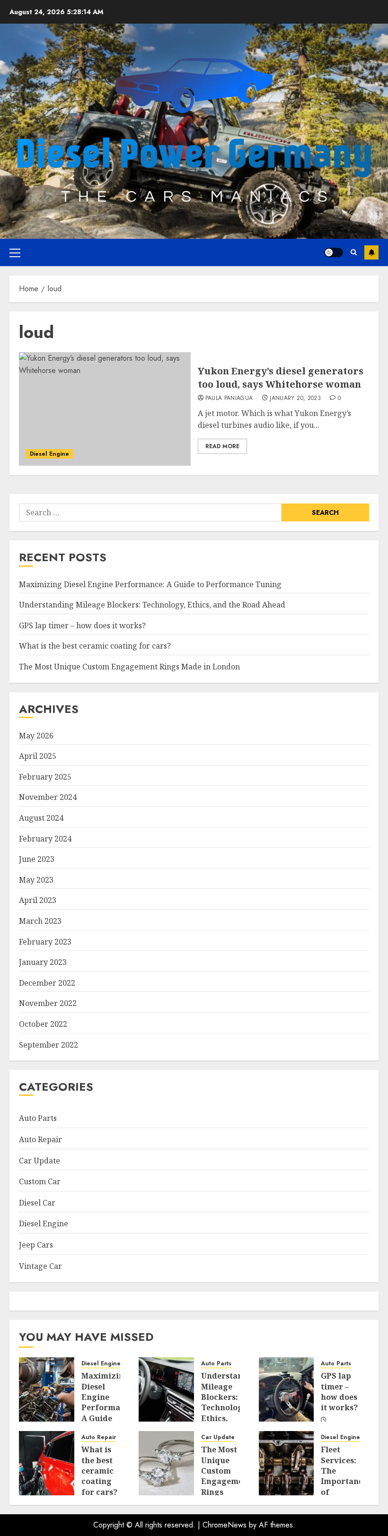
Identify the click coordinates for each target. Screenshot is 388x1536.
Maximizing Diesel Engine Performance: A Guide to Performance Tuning (150, 584)
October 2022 (43, 1024)
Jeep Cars (36, 1245)
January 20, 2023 (295, 398)
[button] (14, 252)
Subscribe (371, 252)
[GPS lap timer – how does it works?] (286, 1389)
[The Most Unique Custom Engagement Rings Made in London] (166, 1463)
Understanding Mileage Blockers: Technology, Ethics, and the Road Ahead (152, 604)
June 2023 (36, 859)
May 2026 (36, 735)
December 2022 (47, 983)
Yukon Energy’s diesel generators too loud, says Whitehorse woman (280, 377)
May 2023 (36, 880)
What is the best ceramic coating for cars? (95, 646)
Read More (222, 446)
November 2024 (48, 797)
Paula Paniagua (229, 398)
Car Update (39, 1160)
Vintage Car (40, 1266)
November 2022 (48, 1003)
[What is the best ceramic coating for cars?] (46, 1463)
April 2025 (37, 756)
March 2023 (40, 921)
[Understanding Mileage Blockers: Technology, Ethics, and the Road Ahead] (166, 1389)
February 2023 (45, 942)
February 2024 (45, 838)
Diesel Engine (49, 454)
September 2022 (48, 1045)
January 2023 (43, 962)
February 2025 (45, 777)
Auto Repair (40, 1139)
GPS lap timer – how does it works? (82, 625)
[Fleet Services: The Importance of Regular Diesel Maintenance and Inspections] (286, 1463)
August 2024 (41, 818)
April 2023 (37, 900)
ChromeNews (225, 1524)
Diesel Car (37, 1203)
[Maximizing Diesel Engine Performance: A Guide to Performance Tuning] (46, 1389)
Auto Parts (38, 1118)
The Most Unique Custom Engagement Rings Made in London (129, 666)
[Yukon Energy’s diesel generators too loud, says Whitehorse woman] (105, 409)
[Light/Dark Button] (333, 252)
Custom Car (40, 1181)
